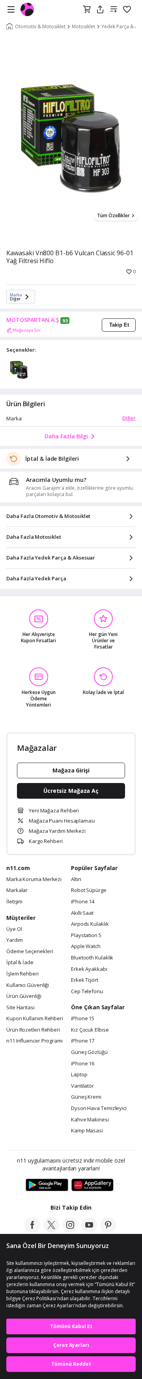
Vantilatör (82, 1086)
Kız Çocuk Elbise (90, 1030)
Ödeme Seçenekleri (29, 951)
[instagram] (70, 1230)
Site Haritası (20, 1008)
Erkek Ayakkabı (89, 969)
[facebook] (32, 1230)
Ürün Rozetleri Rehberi (33, 1030)
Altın (76, 879)
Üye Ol (14, 929)
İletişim (14, 902)
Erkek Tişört (84, 980)
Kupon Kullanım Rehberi (34, 1019)
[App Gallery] (92, 1185)
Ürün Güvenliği (23, 996)
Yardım (14, 940)
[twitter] (51, 1230)
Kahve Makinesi (90, 1120)
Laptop (79, 1075)
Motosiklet (83, 27)
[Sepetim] (87, 10)
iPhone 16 (82, 1064)
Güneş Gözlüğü (89, 1052)
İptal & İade (20, 962)
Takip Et (119, 325)
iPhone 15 (82, 1019)
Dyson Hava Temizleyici (99, 1108)
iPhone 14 (82, 902)
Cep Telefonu (87, 991)
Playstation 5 (86, 935)
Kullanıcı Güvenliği (27, 985)
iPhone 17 (82, 1041)
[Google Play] (47, 1185)
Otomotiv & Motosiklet (40, 27)
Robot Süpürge (88, 890)
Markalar (17, 890)
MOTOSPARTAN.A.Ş (32, 319)
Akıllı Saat (82, 913)
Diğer (129, 418)
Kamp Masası (87, 1131)
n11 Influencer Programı (34, 1041)
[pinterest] (108, 1230)
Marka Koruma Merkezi (34, 879)
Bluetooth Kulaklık (92, 958)
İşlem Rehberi (22, 974)
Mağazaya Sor (27, 330)
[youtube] (89, 1230)
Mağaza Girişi (71, 770)
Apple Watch (86, 946)
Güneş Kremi (86, 1097)
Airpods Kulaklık (90, 924)
